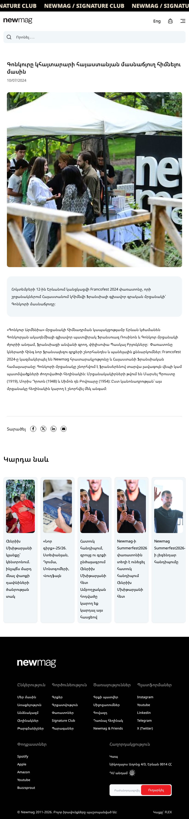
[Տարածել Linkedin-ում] (53, 429)
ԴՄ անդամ (118, 773)
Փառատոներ (63, 712)
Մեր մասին (26, 697)
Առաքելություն (29, 705)
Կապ (113, 756)
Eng (157, 21)
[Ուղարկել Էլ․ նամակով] (63, 429)
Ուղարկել (156, 790)
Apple (21, 764)
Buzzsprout (26, 787)
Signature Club (63, 720)
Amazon (23, 772)
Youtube (143, 705)
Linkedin (144, 712)
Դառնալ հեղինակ (108, 720)
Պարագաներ (63, 728)
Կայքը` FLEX (162, 812)
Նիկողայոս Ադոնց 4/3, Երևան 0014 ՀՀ (140, 764)
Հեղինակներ (27, 720)
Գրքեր (57, 697)
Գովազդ (100, 712)
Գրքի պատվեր (105, 697)
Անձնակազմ (27, 712)
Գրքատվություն (65, 705)
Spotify (22, 756)
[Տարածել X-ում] (43, 429)
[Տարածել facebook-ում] (33, 429)
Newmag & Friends (108, 728)
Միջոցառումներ (106, 705)
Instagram (145, 697)
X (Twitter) (145, 728)
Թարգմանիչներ (30, 728)
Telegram (144, 720)
